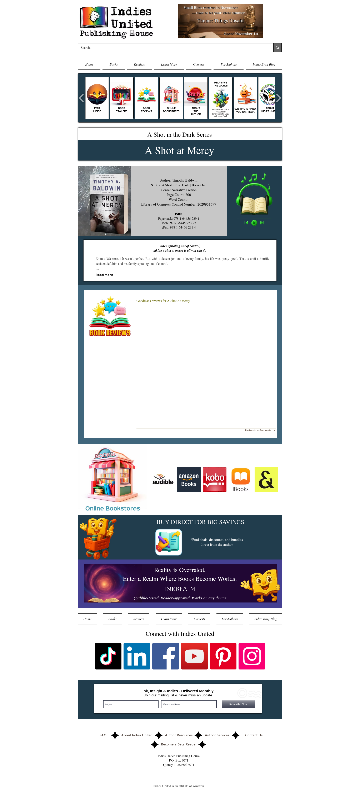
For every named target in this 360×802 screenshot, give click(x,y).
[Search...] (277, 47)
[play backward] (81, 97)
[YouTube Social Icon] (194, 656)
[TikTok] (108, 656)
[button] (113, 64)
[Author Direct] (168, 542)
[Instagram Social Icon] (252, 656)
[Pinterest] (223, 656)
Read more (104, 275)
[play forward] (278, 97)
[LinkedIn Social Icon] (137, 656)
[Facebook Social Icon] (165, 656)
